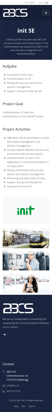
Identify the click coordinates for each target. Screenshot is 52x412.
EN (46, 2)
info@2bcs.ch (12, 385)
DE (40, 2)
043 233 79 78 (13, 391)
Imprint (32, 406)
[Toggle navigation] (46, 13)
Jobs (23, 406)
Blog (16, 406)
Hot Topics (30, 2)
